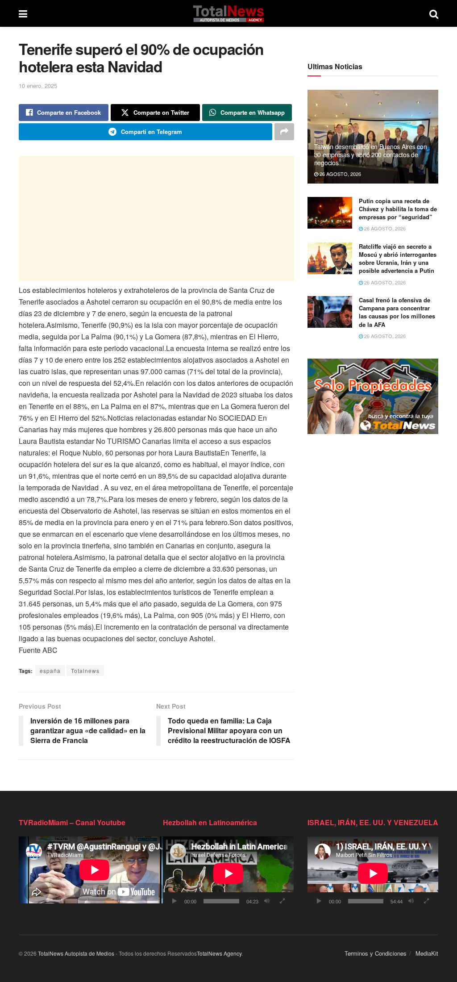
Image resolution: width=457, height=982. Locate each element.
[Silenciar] (266, 901)
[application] (228, 873)
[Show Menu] (23, 13)
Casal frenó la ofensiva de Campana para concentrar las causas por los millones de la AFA (397, 312)
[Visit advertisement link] (372, 396)
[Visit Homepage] (228, 13)
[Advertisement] (156, 218)
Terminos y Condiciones (376, 953)
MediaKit (426, 953)
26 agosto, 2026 (339, 173)
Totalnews (85, 670)
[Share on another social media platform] (284, 131)
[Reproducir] (174, 901)
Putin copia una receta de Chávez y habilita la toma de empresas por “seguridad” (398, 208)
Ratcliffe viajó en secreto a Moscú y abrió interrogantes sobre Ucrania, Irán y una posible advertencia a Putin (397, 258)
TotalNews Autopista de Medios (76, 953)
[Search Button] (433, 13)
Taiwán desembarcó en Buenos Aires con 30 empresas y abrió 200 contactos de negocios (370, 154)
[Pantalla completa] (282, 901)
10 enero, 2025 (38, 85)
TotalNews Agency (219, 953)
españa (50, 670)
